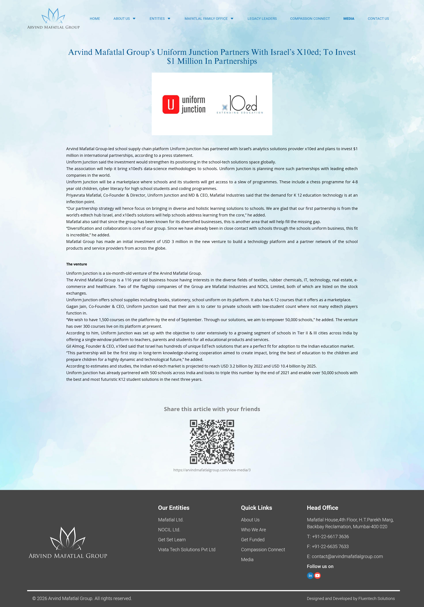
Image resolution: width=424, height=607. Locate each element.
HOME (95, 18)
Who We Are (253, 529)
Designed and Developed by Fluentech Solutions (351, 598)
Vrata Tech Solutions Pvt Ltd (186, 549)
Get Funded (253, 539)
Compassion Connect (263, 549)
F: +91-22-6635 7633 (328, 546)
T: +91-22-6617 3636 (328, 536)
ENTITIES (157, 18)
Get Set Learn (172, 539)
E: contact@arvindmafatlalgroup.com (345, 556)
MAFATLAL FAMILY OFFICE (206, 18)
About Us (250, 519)
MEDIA (348, 18)
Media (247, 559)
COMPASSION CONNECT (310, 18)
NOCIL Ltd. (169, 529)
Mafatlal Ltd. (171, 519)
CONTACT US (378, 18)
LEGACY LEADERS (262, 18)
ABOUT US (122, 18)
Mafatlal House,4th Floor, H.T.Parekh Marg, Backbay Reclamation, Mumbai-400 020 (350, 523)
